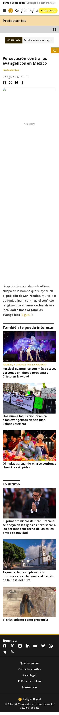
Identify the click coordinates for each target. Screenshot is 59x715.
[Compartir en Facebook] (5, 82)
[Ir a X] (13, 646)
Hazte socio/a (48, 10)
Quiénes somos (29, 663)
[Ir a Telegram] (5, 652)
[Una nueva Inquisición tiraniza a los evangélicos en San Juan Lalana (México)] (29, 398)
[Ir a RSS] (13, 652)
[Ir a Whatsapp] (51, 646)
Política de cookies (29, 681)
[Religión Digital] (23, 10)
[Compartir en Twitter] (10, 82)
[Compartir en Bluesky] (16, 82)
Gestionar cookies (29, 707)
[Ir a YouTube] (36, 646)
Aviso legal (29, 675)
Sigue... (26, 315)
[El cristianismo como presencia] (29, 602)
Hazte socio (29, 687)
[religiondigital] (29, 699)
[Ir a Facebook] (54, 29)
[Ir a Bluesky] (43, 646)
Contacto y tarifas (29, 669)
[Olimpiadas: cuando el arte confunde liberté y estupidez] (29, 445)
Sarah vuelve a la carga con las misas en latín (39, 40)
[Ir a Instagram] (20, 646)
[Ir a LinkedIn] (28, 646)
